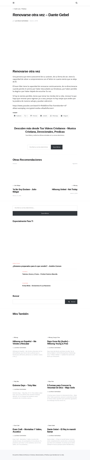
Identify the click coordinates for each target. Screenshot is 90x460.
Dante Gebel (51, 425)
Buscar (16, 296)
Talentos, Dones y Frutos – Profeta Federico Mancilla (39, 274)
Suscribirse (56, 147)
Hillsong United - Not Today (64, 189)
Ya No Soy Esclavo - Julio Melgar (24, 190)
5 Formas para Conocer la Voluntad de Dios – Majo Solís (61, 386)
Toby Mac (16, 381)
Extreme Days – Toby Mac (24, 385)
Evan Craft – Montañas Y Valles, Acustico (27, 430)
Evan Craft (16, 425)
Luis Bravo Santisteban (21, 21)
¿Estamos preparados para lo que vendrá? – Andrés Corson (37, 266)
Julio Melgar (17, 185)
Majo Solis (51, 381)
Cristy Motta (25, 283)
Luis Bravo (24, 271)
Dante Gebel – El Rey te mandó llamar (61, 430)
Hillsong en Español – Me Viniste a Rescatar (24, 342)
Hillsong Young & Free (54, 337)
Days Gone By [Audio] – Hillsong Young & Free (58, 342)
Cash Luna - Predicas (20, 9)
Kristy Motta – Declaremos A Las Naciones (36, 285)
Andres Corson (16, 263)
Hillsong (75, 185)
